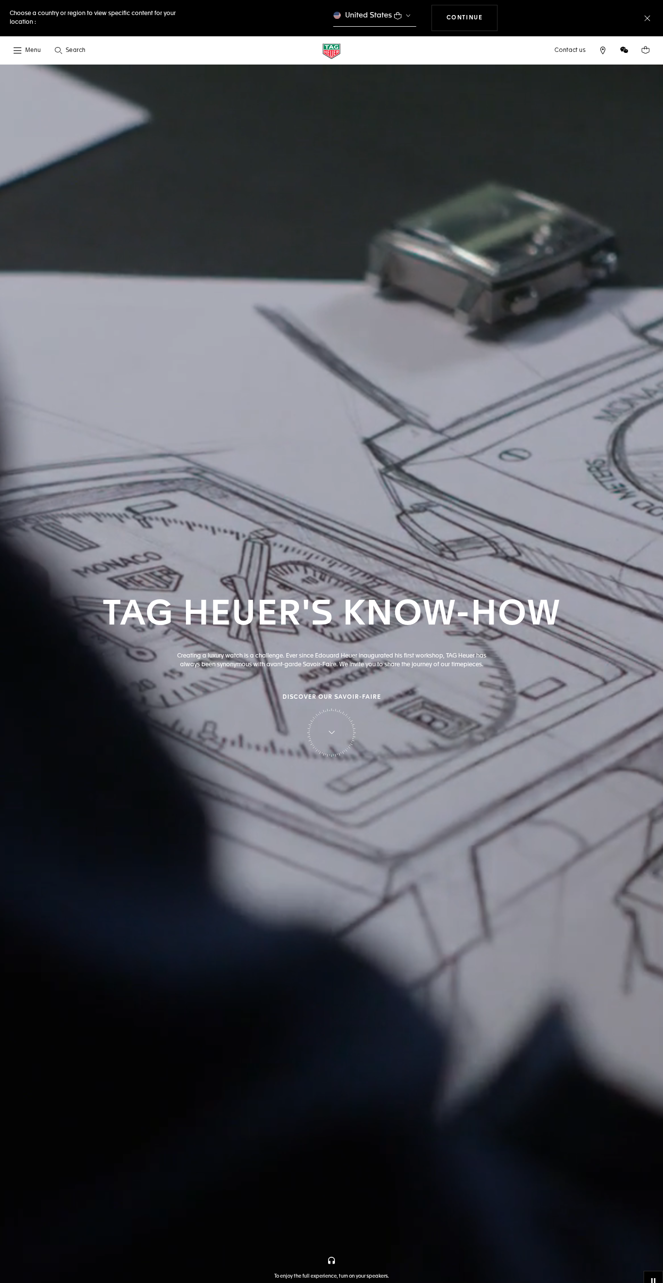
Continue (472, 18)
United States (368, 15)
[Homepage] (331, 50)
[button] (624, 50)
